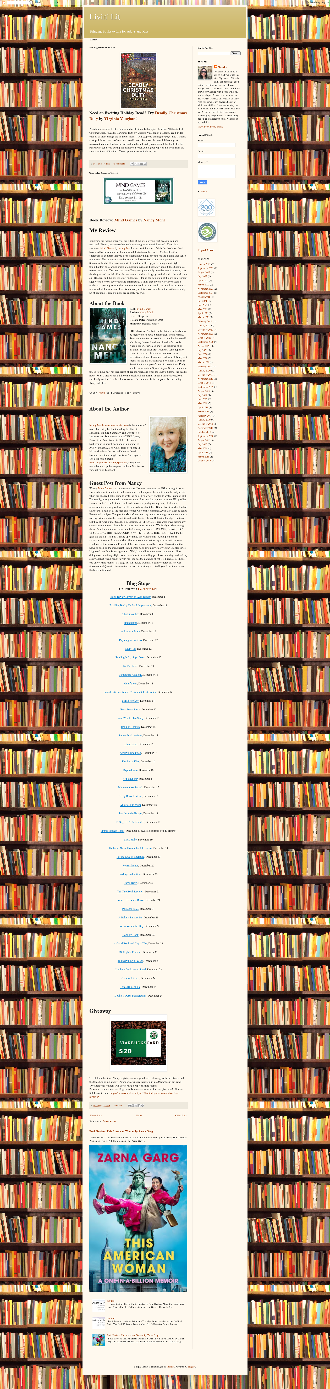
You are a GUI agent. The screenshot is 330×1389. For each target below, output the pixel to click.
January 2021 (204, 325)
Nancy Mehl (154, 220)
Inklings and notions (130, 874)
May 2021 (202, 309)
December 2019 (205, 374)
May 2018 (202, 448)
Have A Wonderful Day (130, 926)
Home (139, 1115)
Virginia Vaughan (119, 118)
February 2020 (205, 366)
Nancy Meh (124, 248)
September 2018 (205, 436)
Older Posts (180, 1115)
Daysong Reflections (130, 640)
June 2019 (202, 399)
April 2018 (203, 452)
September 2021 (205, 292)
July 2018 (202, 444)
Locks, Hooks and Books (130, 900)
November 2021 (205, 288)
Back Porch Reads (130, 709)
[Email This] (132, 164)
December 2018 (205, 423)
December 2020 (205, 329)
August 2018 (204, 440)
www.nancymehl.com (116, 425)
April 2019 (203, 407)
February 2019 (205, 415)
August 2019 (204, 391)
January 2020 (204, 370)
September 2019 (205, 387)
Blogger (191, 1366)
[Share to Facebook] (141, 164)
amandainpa (130, 622)
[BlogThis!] (135, 164)
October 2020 (204, 337)
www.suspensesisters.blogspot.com (108, 462)
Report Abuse (206, 250)
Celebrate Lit (147, 589)
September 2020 (205, 341)
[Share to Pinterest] (145, 164)
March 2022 (203, 284)
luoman (170, 1366)
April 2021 (203, 313)
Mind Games (125, 220)
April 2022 (203, 280)
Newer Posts (96, 1115)
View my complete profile (210, 126)
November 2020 (205, 333)
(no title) (111, 1300)
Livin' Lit (104, 16)
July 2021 (202, 300)
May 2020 (202, 358)
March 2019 (203, 411)
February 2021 (205, 321)
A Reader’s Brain (130, 631)
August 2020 (204, 346)
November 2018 (205, 427)
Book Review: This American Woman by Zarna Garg (121, 1131)
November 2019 (205, 378)
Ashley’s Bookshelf (130, 752)
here (102, 392)
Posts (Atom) (109, 1121)
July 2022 (202, 276)
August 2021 (204, 296)
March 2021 (203, 317)
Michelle (222, 67)
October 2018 (204, 432)
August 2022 (204, 272)
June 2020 (202, 354)
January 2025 (204, 264)
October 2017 (204, 460)
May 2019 (202, 403)
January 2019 (204, 419)
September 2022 (205, 268)
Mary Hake (130, 839)
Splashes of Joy (130, 700)
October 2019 (204, 382)
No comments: (119, 163)
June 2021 (202, 305)
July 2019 (202, 395)
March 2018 (203, 456)
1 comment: (118, 1105)
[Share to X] (138, 164)
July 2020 (202, 350)
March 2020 (203, 362)
